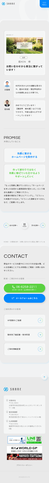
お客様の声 (14, 242)
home (6, 242)
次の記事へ (35, 225)
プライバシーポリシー (24, 465)
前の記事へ (14, 225)
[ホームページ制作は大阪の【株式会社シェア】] (8, 3)
